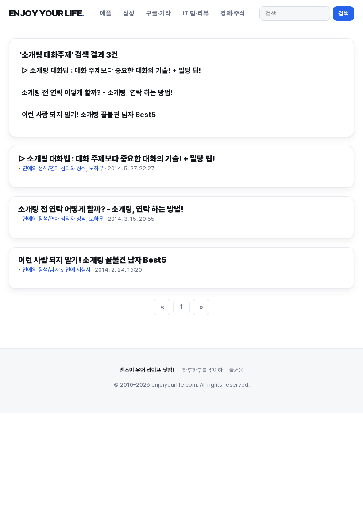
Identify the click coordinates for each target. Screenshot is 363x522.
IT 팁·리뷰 (195, 13)
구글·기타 (158, 13)
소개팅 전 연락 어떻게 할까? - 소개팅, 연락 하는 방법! (97, 92)
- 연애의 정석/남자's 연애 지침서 (54, 269)
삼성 (129, 13)
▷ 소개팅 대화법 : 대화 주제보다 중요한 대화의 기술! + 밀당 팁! (111, 70)
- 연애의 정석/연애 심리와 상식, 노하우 (61, 168)
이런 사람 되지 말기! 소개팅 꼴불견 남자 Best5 (89, 115)
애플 (106, 13)
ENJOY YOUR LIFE (46, 13)
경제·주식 (232, 13)
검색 (343, 13)
